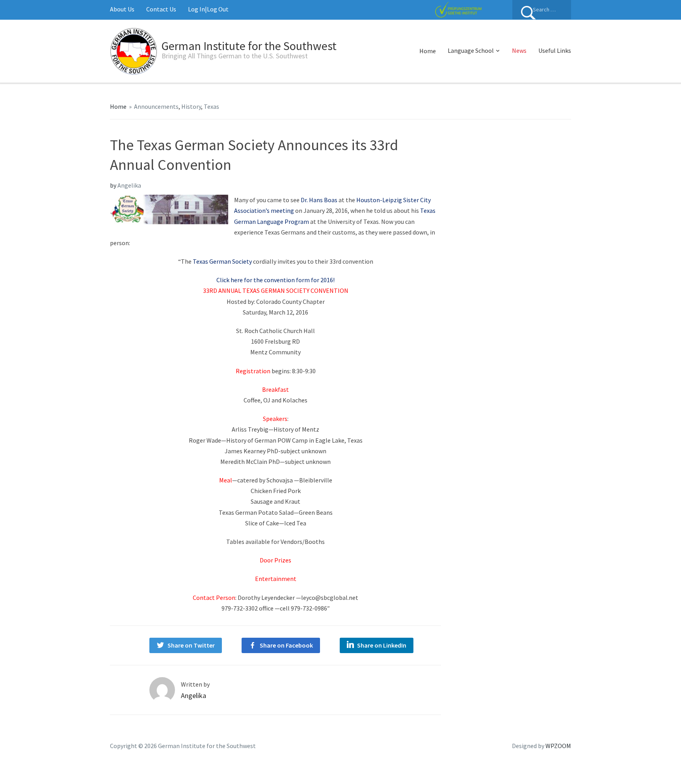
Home (427, 51)
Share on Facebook (286, 645)
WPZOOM (558, 746)
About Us (122, 9)
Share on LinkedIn (381, 645)
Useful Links (554, 50)
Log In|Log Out (208, 9)
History (191, 106)
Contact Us (161, 9)
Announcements (156, 106)
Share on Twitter (191, 645)
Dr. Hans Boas (319, 200)
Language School (471, 50)
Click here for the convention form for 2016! (275, 280)
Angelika (129, 185)
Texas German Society (222, 261)
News (519, 50)
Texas (211, 106)
